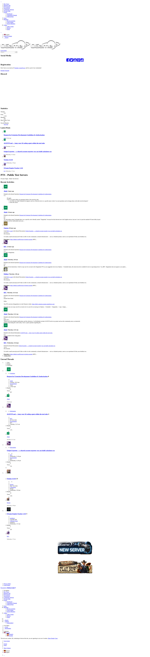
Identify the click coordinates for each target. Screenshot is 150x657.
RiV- (5, 154)
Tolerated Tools (14, 521)
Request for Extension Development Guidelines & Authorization (24, 135)
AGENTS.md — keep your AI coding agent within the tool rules (24, 143)
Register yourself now (19, 68)
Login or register (8, 36)
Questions (12, 373)
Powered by (8, 587)
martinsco (12, 518)
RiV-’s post (9, 231)
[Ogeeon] (6, 225)
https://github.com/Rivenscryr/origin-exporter (21, 239)
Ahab (5, 138)
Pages (5, 645)
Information (13, 411)
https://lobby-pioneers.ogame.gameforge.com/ (43, 304)
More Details (51, 638)
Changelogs (13, 487)
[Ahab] (6, 188)
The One (6, 124)
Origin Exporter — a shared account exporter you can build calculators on (28, 151)
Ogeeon (6, 228)
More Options (7, 648)
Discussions (13, 447)
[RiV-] (6, 243)
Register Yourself (5, 70)
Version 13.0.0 (8, 160)
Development (13, 383)
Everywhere (4, 50)
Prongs (5, 162)
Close (56, 638)
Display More (7, 355)
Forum (5, 644)
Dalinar (6, 274)
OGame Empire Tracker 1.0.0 (13, 168)
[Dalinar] (6, 271)
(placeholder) (10, 623)
